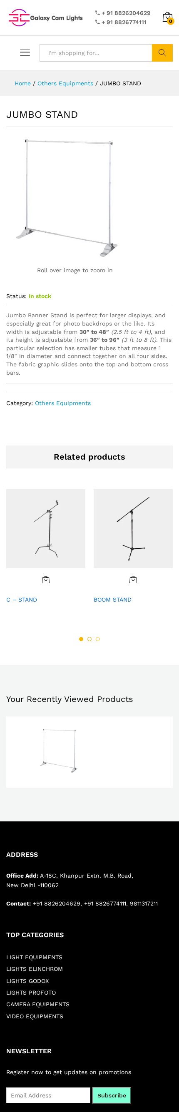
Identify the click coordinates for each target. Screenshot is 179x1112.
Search (162, 53)
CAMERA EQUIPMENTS (38, 1004)
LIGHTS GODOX (27, 981)
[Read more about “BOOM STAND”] (133, 579)
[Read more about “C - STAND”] (46, 579)
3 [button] (98, 639)
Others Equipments (63, 403)
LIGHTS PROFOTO (31, 992)
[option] (46, 551)
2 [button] (89, 639)
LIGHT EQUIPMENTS (34, 957)
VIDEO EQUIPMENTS (34, 1016)
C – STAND (21, 599)
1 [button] (81, 639)
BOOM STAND (113, 599)
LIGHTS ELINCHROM (34, 968)
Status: (16, 296)
